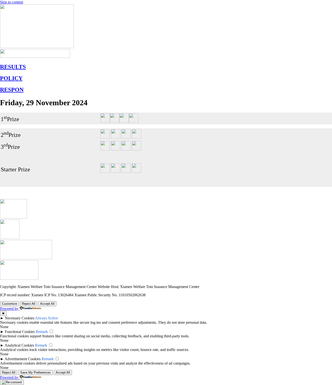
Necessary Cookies (19, 318)
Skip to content (11, 2)
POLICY (11, 78)
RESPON (12, 90)
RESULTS (13, 67)
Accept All (47, 304)
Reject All (28, 304)
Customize (9, 304)
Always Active (46, 318)
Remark (42, 332)
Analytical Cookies (19, 345)
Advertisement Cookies (23, 359)
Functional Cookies (20, 332)
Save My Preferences (35, 372)
